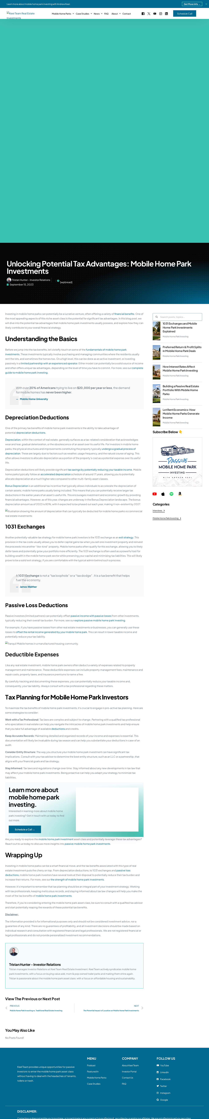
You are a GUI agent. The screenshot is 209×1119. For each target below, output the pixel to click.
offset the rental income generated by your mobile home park (51, 632)
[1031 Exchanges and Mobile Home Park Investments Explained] (156, 331)
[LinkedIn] (166, 13)
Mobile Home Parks (96, 1077)
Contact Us (127, 1077)
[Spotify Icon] (171, 494)
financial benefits (124, 313)
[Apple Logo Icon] (163, 494)
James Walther (28, 586)
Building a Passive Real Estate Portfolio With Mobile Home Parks (181, 390)
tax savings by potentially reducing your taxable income (100, 469)
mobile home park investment (55, 839)
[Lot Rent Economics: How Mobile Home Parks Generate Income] (156, 417)
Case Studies (93, 1083)
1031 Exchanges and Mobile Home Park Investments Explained (180, 327)
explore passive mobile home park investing (99, 620)
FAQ (124, 1083)
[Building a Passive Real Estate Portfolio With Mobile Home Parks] (156, 393)
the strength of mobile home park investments (77, 879)
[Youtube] (155, 13)
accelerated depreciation (55, 474)
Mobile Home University (34, 399)
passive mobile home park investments (87, 843)
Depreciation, (13, 439)
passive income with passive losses (91, 615)
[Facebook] (143, 13)
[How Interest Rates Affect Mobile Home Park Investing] (156, 372)
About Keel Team (130, 1065)
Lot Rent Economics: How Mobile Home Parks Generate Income (181, 413)
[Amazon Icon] (180, 494)
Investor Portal (129, 1071)
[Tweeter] (149, 13)
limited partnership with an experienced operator (49, 363)
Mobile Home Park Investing (175, 336)
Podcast (91, 1065)
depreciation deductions (30, 432)
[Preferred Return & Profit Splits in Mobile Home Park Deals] (156, 352)
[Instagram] (161, 13)
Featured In (93, 1071)
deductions (58, 728)
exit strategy (126, 537)
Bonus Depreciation (16, 485)
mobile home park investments (54, 895)
